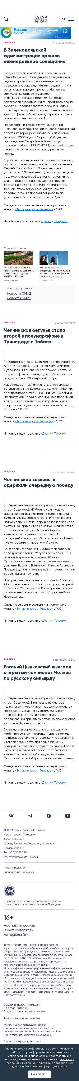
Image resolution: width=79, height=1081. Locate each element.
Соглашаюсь (39, 1074)
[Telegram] (30, 815)
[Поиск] (6, 19)
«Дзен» (46, 221)
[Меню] (71, 19)
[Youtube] (67, 816)
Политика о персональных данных (24, 1011)
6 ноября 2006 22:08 (64, 660)
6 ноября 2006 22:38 (64, 323)
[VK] (11, 816)
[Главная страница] (41, 19)
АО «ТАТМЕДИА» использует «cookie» (25, 1025)
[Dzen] (49, 816)
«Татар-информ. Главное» (34, 209)
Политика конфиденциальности (22, 1042)
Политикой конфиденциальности (46, 1066)
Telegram (60, 221)
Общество (9, 42)
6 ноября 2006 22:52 (64, 43)
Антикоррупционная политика (22, 1018)
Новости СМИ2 (19, 293)
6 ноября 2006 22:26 (64, 473)
